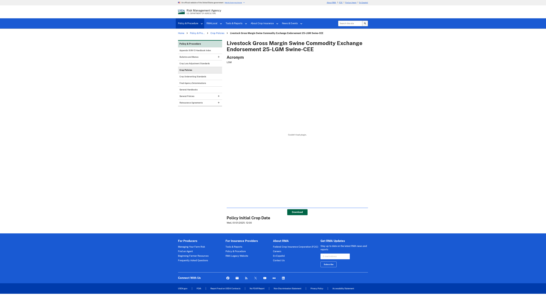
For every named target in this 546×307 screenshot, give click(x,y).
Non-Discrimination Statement (287, 288)
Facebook (228, 278)
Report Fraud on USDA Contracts (225, 288)
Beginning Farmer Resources (193, 256)
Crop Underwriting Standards (192, 76)
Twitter (255, 278)
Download (297, 212)
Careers (277, 251)
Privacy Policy (317, 288)
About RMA (331, 3)
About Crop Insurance (262, 23)
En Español (363, 3)
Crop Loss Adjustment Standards (194, 63)
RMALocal (211, 23)
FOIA (199, 288)
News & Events (290, 23)
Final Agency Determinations (192, 83)
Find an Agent (350, 3)
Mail (237, 278)
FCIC (341, 3)
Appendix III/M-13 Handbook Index (195, 50)
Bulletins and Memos (188, 57)
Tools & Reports (234, 23)
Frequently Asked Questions (193, 260)
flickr (274, 278)
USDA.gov (182, 288)
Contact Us (279, 260)
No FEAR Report (257, 288)
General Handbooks (188, 90)
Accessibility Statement (343, 288)
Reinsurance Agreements (191, 103)
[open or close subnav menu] (218, 57)
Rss (246, 278)
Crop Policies (185, 70)
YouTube (265, 278)
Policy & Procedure (188, 23)
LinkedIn (283, 278)
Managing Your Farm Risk (191, 246)
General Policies (186, 96)
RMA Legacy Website (237, 256)
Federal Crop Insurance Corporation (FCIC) (295, 246)
